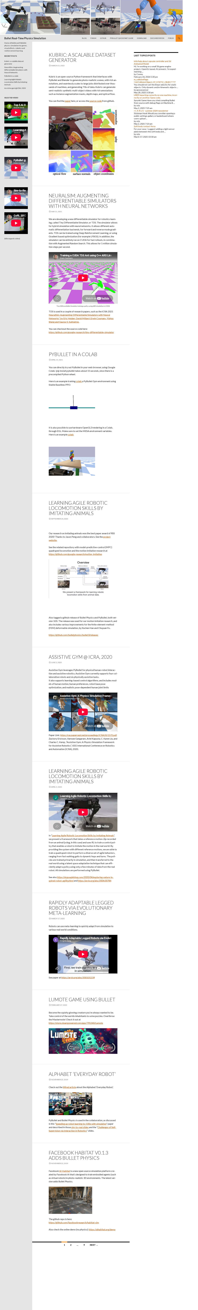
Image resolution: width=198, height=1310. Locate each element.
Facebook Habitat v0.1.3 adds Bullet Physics (78, 1155)
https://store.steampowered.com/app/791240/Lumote (76, 1023)
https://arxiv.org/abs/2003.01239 (78, 977)
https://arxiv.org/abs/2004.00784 (94, 880)
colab (79, 381)
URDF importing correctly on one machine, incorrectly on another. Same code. (156, 96)
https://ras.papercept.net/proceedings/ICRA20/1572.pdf (88, 735)
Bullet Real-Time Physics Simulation (25, 38)
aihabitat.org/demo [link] (102, 1229)
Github (103, 38)
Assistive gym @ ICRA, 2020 (80, 657)
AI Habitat (64, 1171)
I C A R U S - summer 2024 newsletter (151, 110)
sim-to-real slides (80, 1127)
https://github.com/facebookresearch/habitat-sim (74, 1222)
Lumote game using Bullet (82, 999)
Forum (93, 38)
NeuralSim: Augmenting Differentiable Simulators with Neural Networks (82, 201)
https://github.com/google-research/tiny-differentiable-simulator (81, 332)
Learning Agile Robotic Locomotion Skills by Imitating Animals (78, 508)
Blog (84, 38)
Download (142, 38)
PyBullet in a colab (73, 354)
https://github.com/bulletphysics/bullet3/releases (73, 634)
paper (68, 100)
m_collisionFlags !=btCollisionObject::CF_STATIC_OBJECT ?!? (155, 80)
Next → (94, 1245)
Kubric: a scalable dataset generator (82, 57)
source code (96, 100)
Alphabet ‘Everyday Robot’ (82, 1074)
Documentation (157, 38)
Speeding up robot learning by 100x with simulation (81, 1123)
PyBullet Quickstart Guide (121, 38)
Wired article (69, 1087)
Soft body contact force (145, 126)
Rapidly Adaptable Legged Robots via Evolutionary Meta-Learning (81, 908)
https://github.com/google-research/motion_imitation (75, 554)
